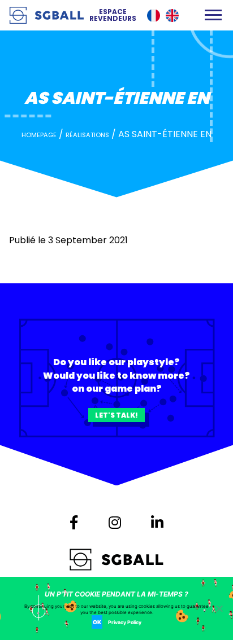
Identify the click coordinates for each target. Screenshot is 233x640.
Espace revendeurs (112, 15)
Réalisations (87, 134)
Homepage (39, 134)
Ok (97, 622)
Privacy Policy (124, 622)
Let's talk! (116, 415)
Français (153, 15)
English (172, 15)
